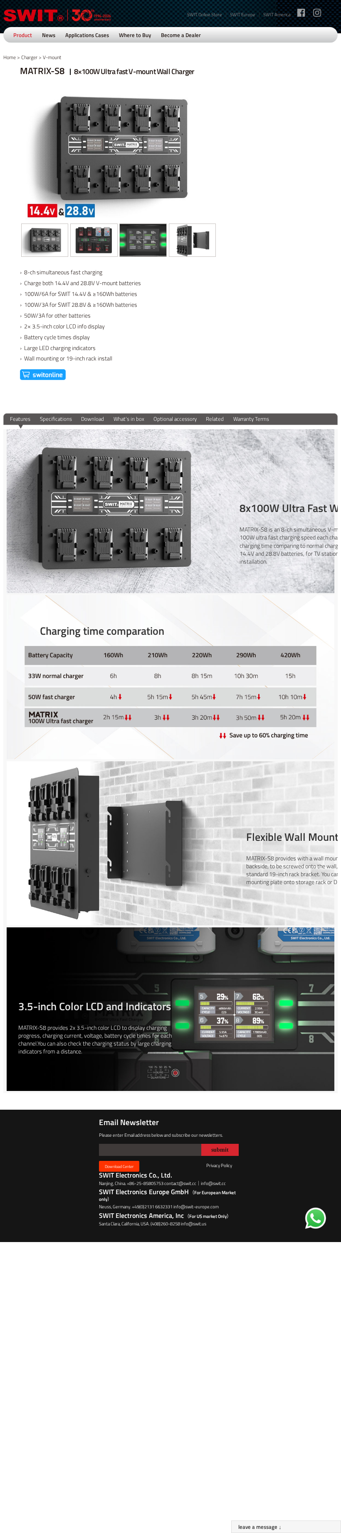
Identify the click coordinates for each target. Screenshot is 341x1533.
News (48, 35)
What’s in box (129, 419)
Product (22, 35)
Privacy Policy (219, 1165)
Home (9, 57)
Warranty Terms (251, 419)
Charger (29, 57)
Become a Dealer (181, 35)
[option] (45, 241)
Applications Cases (87, 35)
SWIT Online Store (204, 14)
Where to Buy (135, 35)
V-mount (52, 57)
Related (215, 419)
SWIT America (276, 14)
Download (92, 419)
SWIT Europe (242, 14)
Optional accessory (175, 419)
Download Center (119, 1166)
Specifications (56, 419)
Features (20, 419)
